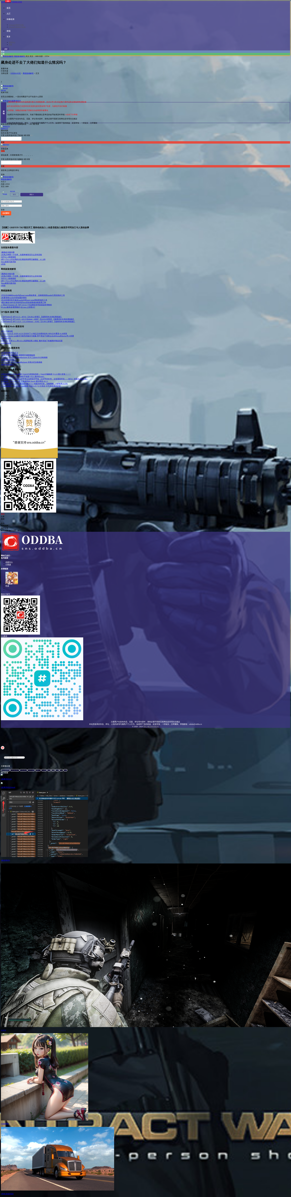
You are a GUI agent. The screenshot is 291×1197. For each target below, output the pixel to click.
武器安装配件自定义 (9, 353)
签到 (3, 514)
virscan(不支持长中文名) (17, 27)
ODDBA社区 (17, 2)
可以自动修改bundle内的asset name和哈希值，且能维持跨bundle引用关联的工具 (33, 295)
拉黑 (7, 124)
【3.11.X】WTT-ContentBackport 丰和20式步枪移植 (21, 362)
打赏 (3, 135)
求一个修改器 (7, 331)
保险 (65, 770)
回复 (37, 124)
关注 (27, 56)
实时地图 (31, 770)
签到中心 (12, 42)
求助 (3, 264)
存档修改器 (14, 770)
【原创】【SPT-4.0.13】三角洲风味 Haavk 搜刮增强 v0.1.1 (24, 381)
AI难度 (38, 770)
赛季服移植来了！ (8, 365)
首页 (8, 8)
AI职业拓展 (6, 343)
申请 (7, 586)
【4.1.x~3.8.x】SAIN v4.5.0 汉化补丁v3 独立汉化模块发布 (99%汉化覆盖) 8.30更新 (34, 334)
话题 (10, 44)
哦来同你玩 (6, 338)
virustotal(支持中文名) (16, 25)
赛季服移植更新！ (8, 360)
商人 (61, 770)
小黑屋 (8, 564)
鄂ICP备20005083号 (151, 726)
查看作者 (4, 69)
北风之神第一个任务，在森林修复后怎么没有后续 (21, 255)
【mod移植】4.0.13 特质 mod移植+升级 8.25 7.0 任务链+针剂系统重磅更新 (31, 386)
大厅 (8, 13)
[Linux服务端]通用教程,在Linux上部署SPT (18, 307)
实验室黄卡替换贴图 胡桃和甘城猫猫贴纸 (18, 355)
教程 (49, 770)
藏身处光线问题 (8, 252)
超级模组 (23, 770)
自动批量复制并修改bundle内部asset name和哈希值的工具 (24, 300)
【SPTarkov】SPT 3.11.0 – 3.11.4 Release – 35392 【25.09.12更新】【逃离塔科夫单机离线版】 (38, 322)
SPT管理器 (5, 770)
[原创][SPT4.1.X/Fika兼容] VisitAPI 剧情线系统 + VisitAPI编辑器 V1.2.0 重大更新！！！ (36, 374)
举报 (8, 31)
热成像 (44, 770)
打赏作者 (4, 71)
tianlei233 (4, 128)
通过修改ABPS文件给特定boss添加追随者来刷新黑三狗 (23, 302)
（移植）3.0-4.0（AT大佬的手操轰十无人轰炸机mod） (23, 376)
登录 (3, 51)
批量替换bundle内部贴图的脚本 (14, 298)
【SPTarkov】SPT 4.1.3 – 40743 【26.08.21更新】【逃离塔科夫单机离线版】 (31, 317)
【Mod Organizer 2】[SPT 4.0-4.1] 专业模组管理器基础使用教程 (26, 305)
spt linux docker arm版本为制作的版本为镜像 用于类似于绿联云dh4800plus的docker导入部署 (37, 336)
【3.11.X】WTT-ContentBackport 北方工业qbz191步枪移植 (24, 357)
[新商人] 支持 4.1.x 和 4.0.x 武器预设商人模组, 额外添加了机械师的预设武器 (32, 341)
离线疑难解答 (19, 56)
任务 (53, 770)
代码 (57, 770)
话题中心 (9, 562)
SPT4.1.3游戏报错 (8, 257)
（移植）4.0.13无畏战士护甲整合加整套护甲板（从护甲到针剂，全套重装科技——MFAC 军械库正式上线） (44, 379)
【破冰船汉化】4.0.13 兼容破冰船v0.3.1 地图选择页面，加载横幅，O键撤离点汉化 (34, 384)
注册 (3, 54)
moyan (3, 90)
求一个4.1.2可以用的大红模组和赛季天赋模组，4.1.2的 (23, 259)
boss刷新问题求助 (8, 262)
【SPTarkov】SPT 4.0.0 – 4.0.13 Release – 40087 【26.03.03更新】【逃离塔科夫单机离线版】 (38, 319)
